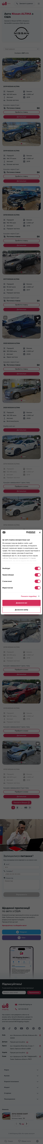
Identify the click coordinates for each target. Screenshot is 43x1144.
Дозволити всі (21, 603)
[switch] (38, 575)
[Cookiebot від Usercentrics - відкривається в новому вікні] (26, 532)
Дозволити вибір (21, 610)
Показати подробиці (29, 596)
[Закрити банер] (40, 532)
